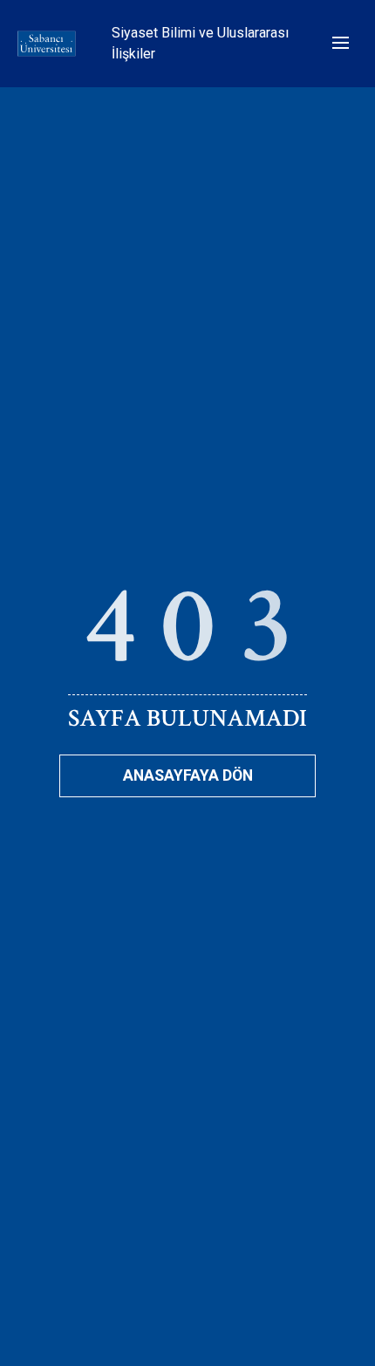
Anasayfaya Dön (188, 775)
